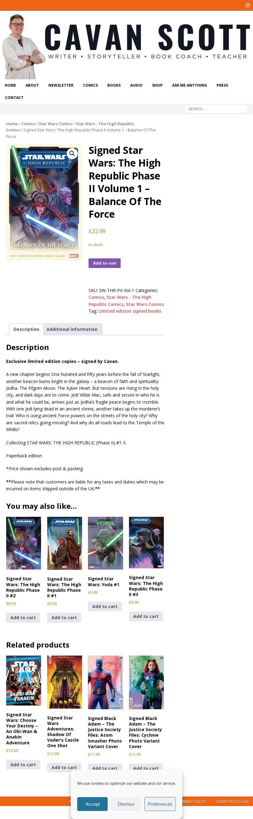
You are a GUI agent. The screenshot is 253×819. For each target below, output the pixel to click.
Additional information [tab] (72, 329)
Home (10, 85)
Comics (90, 85)
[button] (72, 153)
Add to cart (104, 263)
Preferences (160, 804)
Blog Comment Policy (185, 801)
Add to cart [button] (23, 617)
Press (222, 85)
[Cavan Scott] (126, 76)
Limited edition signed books (129, 311)
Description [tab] (26, 329)
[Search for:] (216, 108)
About (32, 85)
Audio (136, 85)
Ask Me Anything (189, 85)
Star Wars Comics (56, 123)
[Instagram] (247, 5)
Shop (157, 85)
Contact (14, 97)
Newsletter (60, 85)
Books (114, 85)
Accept (92, 804)
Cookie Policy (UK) (231, 801)
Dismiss (126, 804)
